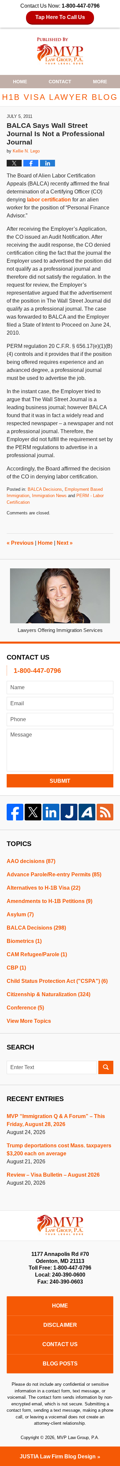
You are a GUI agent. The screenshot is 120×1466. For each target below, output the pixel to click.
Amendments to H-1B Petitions (49, 901)
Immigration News (49, 495)
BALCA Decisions (45, 489)
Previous (20, 543)
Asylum (20, 914)
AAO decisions (31, 861)
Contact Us (60, 1344)
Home (20, 81)
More (100, 81)
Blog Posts (60, 1363)
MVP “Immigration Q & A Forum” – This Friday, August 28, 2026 (56, 1120)
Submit (60, 781)
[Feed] (105, 812)
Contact (60, 81)
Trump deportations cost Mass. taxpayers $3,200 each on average (59, 1149)
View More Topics (29, 1021)
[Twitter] (33, 812)
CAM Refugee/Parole (37, 954)
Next (65, 543)
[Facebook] (15, 812)
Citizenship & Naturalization (48, 994)
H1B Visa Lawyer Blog (60, 51)
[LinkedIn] (51, 812)
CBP (16, 968)
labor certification (49, 199)
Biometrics (24, 941)
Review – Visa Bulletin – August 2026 (53, 1175)
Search (105, 1067)
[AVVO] (87, 812)
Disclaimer (60, 1325)
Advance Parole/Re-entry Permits (54, 874)
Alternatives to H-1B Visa (43, 888)
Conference (25, 1008)
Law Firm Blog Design (58, 1456)
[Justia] (69, 812)
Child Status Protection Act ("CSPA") (57, 981)
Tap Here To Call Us (60, 17)
